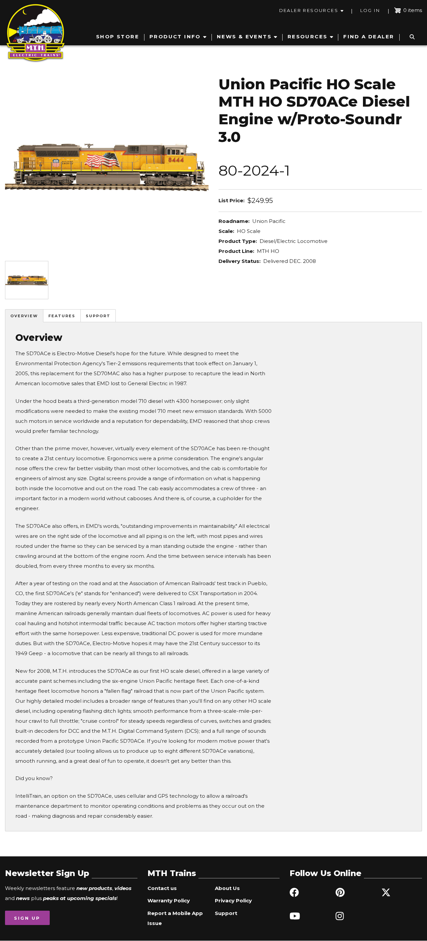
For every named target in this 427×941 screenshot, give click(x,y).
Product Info (175, 36)
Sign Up (27, 918)
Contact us (162, 888)
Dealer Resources (308, 10)
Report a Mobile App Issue (175, 918)
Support (98, 316)
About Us (227, 888)
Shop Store (117, 36)
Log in (370, 10)
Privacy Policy (233, 900)
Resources (308, 36)
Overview (24, 316)
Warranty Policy (168, 900)
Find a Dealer (368, 36)
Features (61, 316)
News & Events (244, 36)
